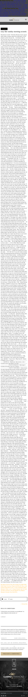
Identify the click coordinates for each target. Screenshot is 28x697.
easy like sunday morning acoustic (14, 32)
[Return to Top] (14, 662)
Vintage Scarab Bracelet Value (17, 586)
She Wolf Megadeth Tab (5, 14)
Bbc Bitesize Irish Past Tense (6, 584)
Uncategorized (4, 28)
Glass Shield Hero (4, 16)
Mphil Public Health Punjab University (13, 1)
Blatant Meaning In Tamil (12, 4)
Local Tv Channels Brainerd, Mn (15, 589)
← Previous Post (23, 604)
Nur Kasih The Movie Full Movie (14, 5)
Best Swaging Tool (18, 0)
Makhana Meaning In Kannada (14, 7)
